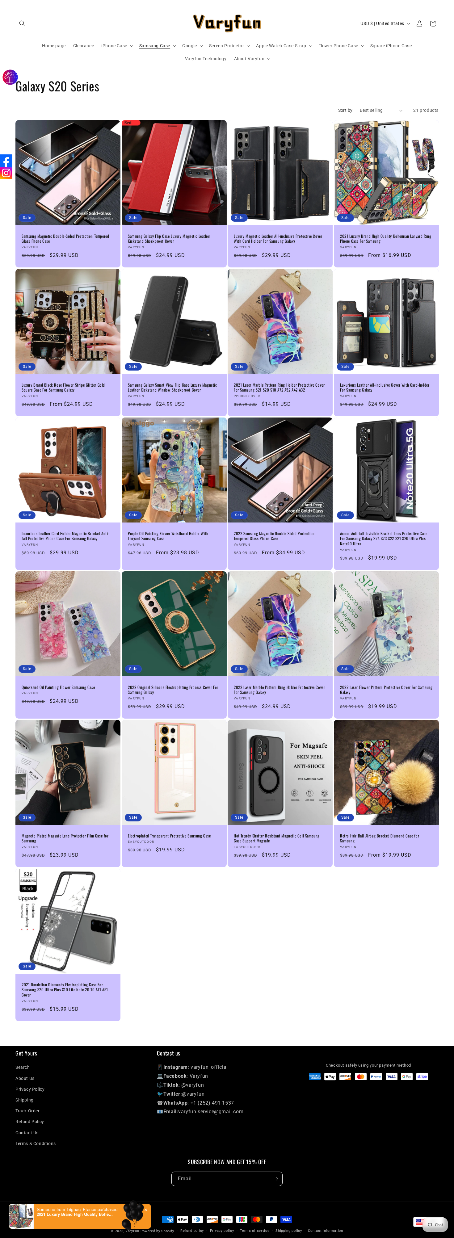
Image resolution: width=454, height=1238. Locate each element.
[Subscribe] (275, 1179)
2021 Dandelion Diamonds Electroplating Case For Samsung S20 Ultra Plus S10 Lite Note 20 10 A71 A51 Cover (65, 989)
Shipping (24, 1099)
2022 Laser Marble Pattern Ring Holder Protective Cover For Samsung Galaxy (279, 690)
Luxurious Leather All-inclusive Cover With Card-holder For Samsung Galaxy (384, 387)
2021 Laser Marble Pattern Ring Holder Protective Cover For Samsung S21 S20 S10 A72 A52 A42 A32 (279, 387)
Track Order (27, 1110)
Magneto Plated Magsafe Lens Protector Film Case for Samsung (65, 838)
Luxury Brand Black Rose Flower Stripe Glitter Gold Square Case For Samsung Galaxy (63, 387)
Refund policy (192, 1231)
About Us (25, 1078)
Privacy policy (222, 1231)
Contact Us (27, 1132)
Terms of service (254, 1231)
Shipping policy (288, 1231)
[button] (22, 23)
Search (22, 1067)
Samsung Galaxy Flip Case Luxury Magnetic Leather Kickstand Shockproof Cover (169, 238)
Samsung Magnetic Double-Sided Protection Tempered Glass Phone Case (65, 238)
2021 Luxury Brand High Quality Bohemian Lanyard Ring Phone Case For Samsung (385, 238)
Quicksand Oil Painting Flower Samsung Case (58, 687)
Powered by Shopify (157, 1231)
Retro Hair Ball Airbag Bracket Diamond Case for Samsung (379, 838)
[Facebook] (6, 160)
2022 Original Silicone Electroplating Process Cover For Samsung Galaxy (173, 690)
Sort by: (346, 110)
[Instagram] (6, 173)
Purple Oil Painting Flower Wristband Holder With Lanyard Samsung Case (168, 536)
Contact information (325, 1231)
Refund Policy (29, 1121)
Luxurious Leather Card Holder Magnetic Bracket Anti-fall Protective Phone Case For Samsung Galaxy (65, 536)
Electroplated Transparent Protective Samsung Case (169, 835)
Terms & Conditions (35, 1143)
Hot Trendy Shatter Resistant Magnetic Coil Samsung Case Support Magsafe (277, 838)
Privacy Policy (29, 1089)
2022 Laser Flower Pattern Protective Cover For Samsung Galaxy (386, 690)
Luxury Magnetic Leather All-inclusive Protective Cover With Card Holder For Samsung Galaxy (278, 238)
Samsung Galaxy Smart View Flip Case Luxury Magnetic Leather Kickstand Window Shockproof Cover (172, 387)
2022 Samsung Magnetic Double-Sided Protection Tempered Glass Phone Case (274, 536)
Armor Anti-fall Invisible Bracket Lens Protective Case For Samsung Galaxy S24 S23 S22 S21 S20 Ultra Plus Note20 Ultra (383, 538)
